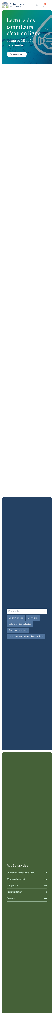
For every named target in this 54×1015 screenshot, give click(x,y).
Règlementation (14, 892)
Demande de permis (18, 630)
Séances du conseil (16, 879)
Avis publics (12, 885)
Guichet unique (16, 618)
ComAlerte (33, 618)
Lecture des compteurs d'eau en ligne (26, 636)
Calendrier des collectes (20, 624)
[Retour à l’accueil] (14, 5)
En (37, 5)
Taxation (11, 898)
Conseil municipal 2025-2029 (21, 872)
